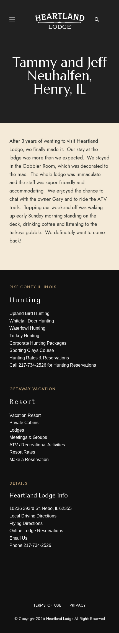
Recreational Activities (43, 444)
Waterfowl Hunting (27, 328)
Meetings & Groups (28, 437)
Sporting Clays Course (31, 350)
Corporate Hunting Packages (37, 343)
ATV (13, 444)
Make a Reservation (29, 459)
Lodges (16, 430)
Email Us (18, 538)
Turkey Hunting (24, 335)
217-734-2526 (32, 365)
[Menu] (12, 19)
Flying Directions (26, 523)
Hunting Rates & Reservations (39, 358)
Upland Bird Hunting (29, 313)
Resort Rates (22, 452)
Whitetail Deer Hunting (31, 321)
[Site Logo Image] (60, 21)
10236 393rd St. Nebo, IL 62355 (40, 508)
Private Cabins (23, 422)
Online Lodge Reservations (36, 530)
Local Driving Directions (32, 516)
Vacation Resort (25, 415)
